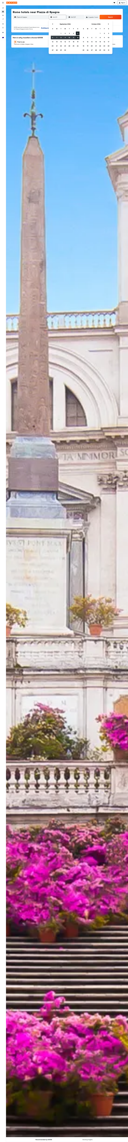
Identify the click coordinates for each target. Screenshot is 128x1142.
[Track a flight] (3, 27)
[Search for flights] (3, 8)
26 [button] (77, 46)
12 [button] (77, 37)
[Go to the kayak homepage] (11, 3)
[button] (3, 3)
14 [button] (56, 42)
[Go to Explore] (3, 24)
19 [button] (77, 42)
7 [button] (56, 37)
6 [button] (52, 37)
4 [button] (73, 33)
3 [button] (69, 33)
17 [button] (69, 42)
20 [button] (52, 46)
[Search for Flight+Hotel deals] (3, 19)
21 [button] (56, 46)
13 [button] (52, 42)
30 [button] (65, 50)
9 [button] (65, 37)
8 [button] (100, 37)
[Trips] (3, 32)
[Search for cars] (3, 15)
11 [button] (73, 37)
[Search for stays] (3, 11)
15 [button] (61, 42)
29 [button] (61, 50)
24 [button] (69, 46)
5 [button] (77, 33)
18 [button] (73, 42)
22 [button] (61, 46)
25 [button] (73, 46)
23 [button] (65, 46)
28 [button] (57, 50)
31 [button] (108, 50)
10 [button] (69, 37)
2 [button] (65, 33)
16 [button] (65, 42)
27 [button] (52, 50)
